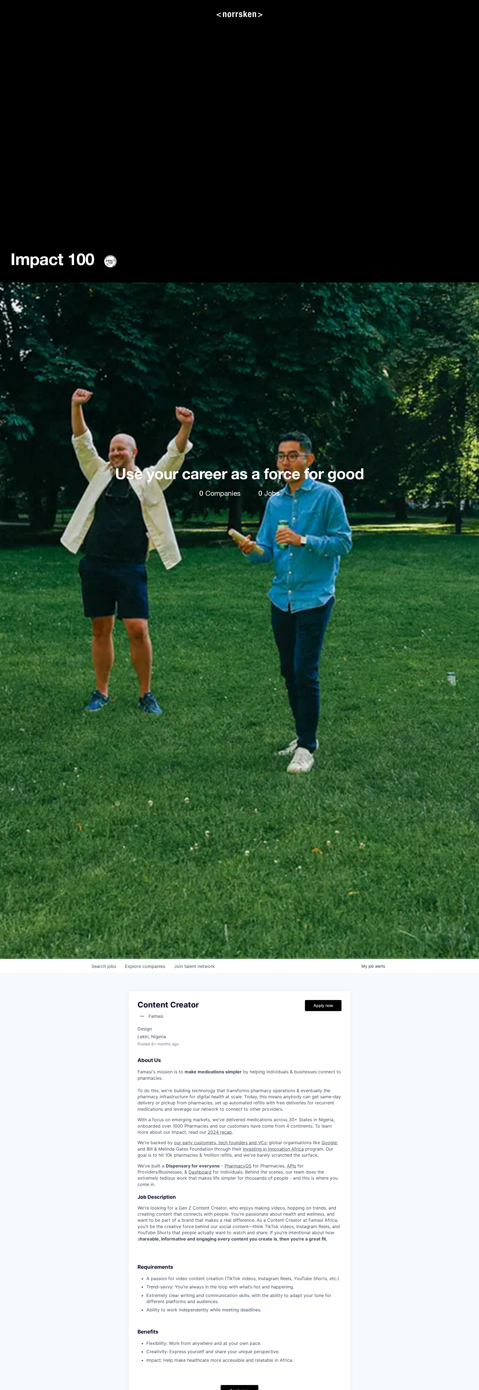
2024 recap (220, 1132)
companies (145, 966)
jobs (103, 966)
